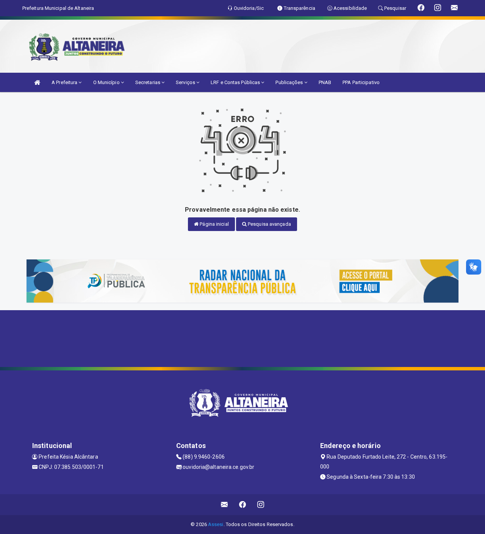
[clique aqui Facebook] (242, 504)
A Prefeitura (65, 82)
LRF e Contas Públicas (236, 82)
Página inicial (214, 224)
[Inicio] (37, 82)
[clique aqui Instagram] (261, 504)
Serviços (186, 82)
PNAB (325, 82)
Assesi (216, 524)
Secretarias (148, 82)
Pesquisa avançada (269, 224)
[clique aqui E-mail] (224, 504)
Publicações (289, 82)
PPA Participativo (361, 82)
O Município (107, 82)
